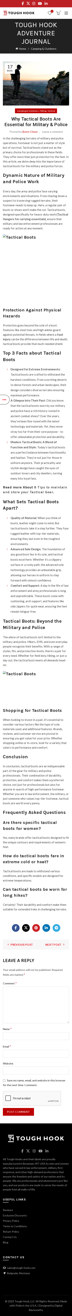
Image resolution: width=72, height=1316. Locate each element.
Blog (5, 1242)
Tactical (51, 110)
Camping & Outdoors (43, 48)
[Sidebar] (5, 399)
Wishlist (52, 11)
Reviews (8, 1210)
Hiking (43, 110)
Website (8, 1063)
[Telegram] (56, 928)
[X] (26, 928)
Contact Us (10, 1237)
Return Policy (11, 1231)
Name (7, 1029)
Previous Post (22, 944)
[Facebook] (16, 928)
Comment (10, 983)
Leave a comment (52, 131)
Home (22, 48)
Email (7, 1046)
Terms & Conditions (15, 1226)
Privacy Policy (11, 1220)
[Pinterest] (36, 928)
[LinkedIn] (46, 928)
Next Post (53, 944)
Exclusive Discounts (15, 1215)
